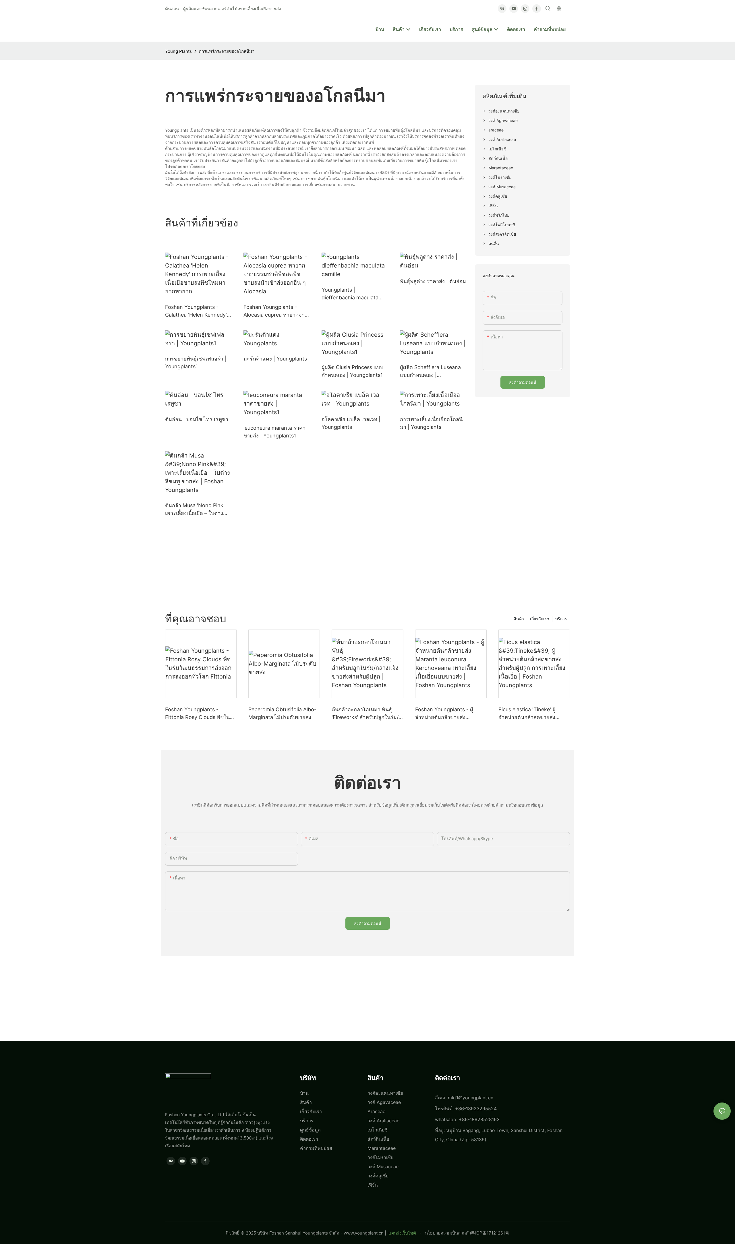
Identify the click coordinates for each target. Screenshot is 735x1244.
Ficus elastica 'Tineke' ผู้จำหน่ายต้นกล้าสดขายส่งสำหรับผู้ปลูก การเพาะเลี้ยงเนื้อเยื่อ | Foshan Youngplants (533, 713)
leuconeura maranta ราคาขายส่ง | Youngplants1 (274, 432)
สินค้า (519, 618)
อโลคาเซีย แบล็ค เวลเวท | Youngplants (351, 423)
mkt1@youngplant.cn (470, 1097)
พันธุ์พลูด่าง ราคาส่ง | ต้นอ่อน (433, 281)
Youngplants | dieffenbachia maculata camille (350, 294)
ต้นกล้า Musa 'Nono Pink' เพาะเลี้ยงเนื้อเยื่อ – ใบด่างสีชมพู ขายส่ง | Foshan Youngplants (195, 509)
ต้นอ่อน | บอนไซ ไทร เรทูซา (196, 419)
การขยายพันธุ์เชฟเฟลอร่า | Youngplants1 (195, 362)
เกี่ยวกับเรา (539, 618)
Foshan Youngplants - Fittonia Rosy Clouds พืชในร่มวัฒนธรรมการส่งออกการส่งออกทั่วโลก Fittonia (201, 713)
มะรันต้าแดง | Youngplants (275, 359)
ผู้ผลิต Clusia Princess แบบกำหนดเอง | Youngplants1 (352, 371)
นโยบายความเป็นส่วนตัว (448, 1233)
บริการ (561, 618)
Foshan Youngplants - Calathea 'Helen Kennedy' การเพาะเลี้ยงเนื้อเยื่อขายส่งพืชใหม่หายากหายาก (196, 311)
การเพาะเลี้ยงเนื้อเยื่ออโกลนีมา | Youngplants (431, 423)
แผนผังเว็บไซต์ (402, 1233)
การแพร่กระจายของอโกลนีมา (226, 51)
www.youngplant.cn (364, 1233)
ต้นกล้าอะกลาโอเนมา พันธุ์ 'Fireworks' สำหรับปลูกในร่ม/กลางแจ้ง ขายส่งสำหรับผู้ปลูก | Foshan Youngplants (366, 713)
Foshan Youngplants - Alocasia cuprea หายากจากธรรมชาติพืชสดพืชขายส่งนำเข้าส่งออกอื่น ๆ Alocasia (275, 311)
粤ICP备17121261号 (490, 1233)
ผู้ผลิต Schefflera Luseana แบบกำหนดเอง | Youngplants (430, 371)
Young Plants (178, 51)
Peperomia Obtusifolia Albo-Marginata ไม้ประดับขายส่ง (282, 713)
